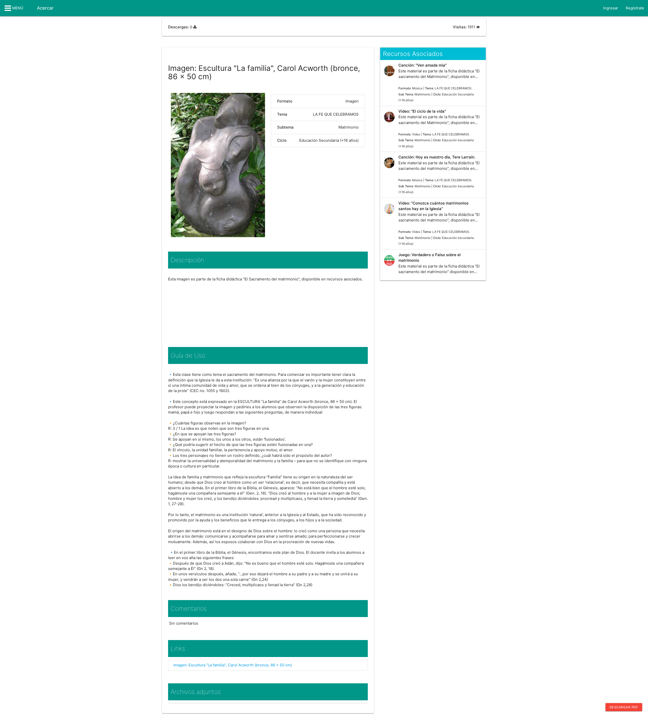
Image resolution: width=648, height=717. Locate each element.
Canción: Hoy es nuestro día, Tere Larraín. (436, 157)
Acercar (45, 8)
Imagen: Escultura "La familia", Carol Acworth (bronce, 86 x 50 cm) (232, 665)
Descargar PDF (624, 707)
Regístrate (635, 8)
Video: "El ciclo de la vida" (422, 111)
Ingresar (610, 8)
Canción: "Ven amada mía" (422, 65)
